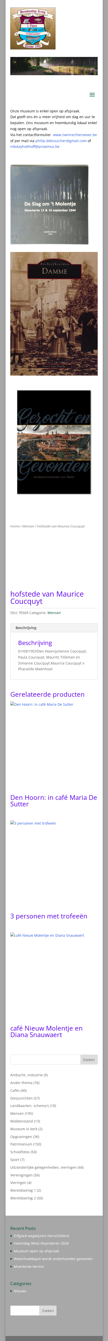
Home (15, 526)
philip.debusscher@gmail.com (63, 140)
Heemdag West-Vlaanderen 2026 (41, 1243)
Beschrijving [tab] (26, 627)
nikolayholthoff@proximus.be (35, 146)
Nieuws (20, 1291)
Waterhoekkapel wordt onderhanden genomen (53, 1258)
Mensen (28, 526)
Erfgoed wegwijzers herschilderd (41, 1235)
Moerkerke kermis (29, 1266)
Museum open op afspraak (36, 1251)
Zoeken (89, 1059)
